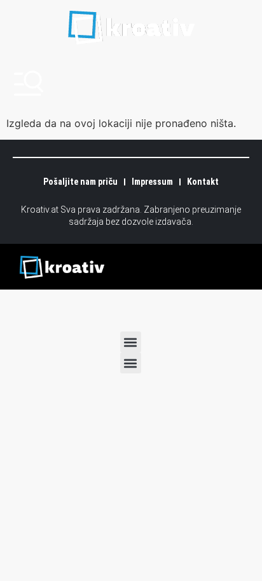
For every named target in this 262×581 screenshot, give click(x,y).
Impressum (152, 182)
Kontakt (203, 182)
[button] (130, 341)
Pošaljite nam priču (80, 182)
